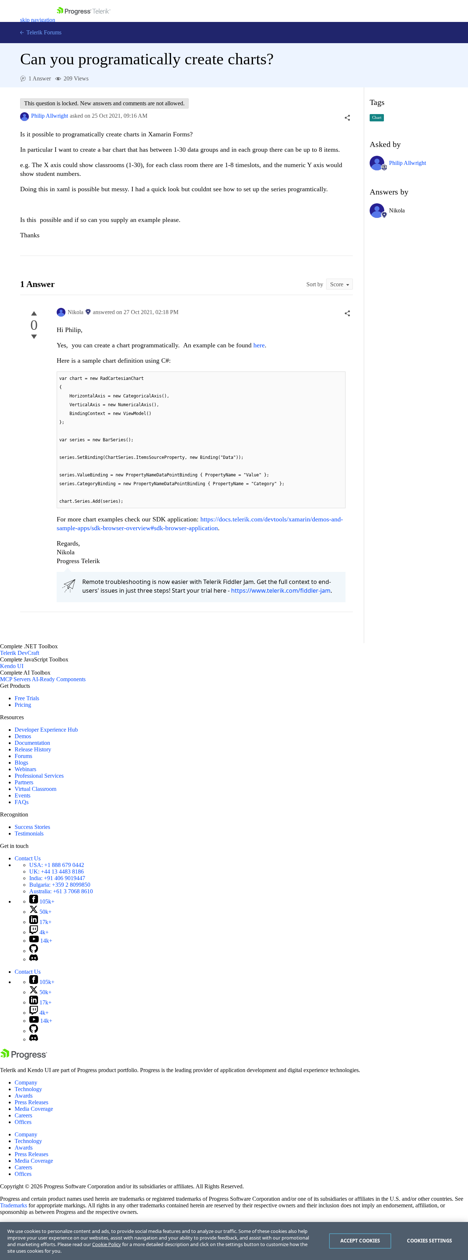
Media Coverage (34, 1109)
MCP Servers (15, 679)
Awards (24, 1096)
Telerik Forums (43, 32)
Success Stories (32, 827)
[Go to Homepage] (83, 20)
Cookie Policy (106, 1244)
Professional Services (39, 776)
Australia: (61, 891)
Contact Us (28, 858)
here (259, 345)
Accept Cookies (360, 1240)
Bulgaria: (59, 885)
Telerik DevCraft (19, 653)
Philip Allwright (49, 116)
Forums (23, 756)
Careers (23, 1115)
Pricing (23, 705)
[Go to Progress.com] (24, 1058)
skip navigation (37, 20)
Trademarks (13, 1205)
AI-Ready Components (59, 679)
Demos (23, 736)
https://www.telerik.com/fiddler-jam (281, 590)
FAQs (22, 802)
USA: (56, 865)
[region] (234, 1241)
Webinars (25, 769)
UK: (56, 871)
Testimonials (29, 833)
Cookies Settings (429, 1240)
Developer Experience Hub (46, 730)
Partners (24, 782)
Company (26, 1082)
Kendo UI (11, 666)
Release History (33, 749)
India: (57, 878)
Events (22, 795)
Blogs (21, 762)
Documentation (32, 743)
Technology (28, 1089)
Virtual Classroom (35, 789)
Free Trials (27, 698)
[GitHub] (33, 951)
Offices (23, 1122)
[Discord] (33, 959)
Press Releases (31, 1102)
